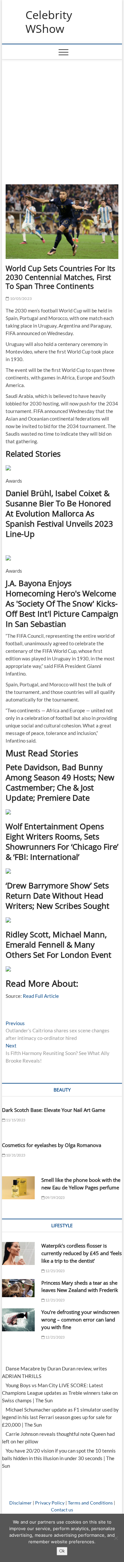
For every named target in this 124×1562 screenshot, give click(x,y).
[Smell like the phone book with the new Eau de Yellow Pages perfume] (18, 1187)
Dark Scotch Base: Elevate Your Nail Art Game (53, 1110)
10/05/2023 (20, 298)
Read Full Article (41, 996)
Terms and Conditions (90, 1502)
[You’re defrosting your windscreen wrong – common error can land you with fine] (18, 1319)
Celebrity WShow (48, 21)
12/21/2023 (54, 1271)
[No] (115, 1538)
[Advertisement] (62, 119)
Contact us (62, 1509)
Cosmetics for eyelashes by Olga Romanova (51, 1145)
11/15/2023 (15, 1120)
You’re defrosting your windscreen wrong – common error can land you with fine (80, 1319)
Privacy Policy (49, 1502)
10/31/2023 (15, 1155)
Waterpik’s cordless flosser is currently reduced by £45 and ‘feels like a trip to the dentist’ (81, 1253)
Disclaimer (20, 1502)
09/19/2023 (54, 1197)
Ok (62, 1550)
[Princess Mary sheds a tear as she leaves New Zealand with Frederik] (18, 1288)
